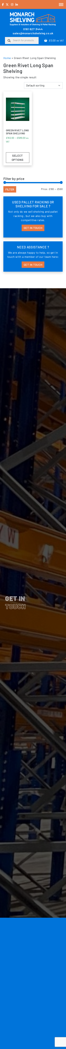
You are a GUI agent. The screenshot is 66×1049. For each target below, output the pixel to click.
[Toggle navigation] (61, 4)
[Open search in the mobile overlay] (21, 40)
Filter (9, 189)
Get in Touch (33, 228)
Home (7, 58)
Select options (17, 157)
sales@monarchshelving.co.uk (33, 33)
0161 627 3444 (33, 29)
